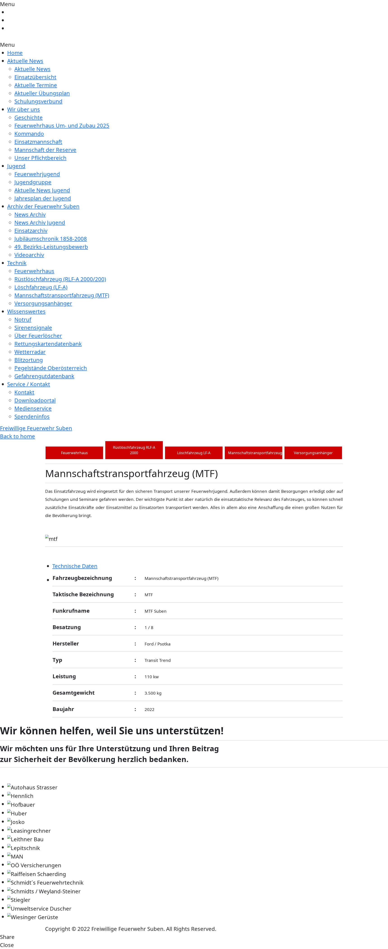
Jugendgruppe (32, 182)
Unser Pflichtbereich (40, 157)
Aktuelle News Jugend (42, 190)
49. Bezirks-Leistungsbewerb (51, 246)
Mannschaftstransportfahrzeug (255, 452)
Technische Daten (74, 566)
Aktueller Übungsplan (42, 93)
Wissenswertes (26, 311)
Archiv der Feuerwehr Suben (43, 206)
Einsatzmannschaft (38, 141)
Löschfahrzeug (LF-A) (40, 287)
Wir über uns (23, 109)
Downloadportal (35, 400)
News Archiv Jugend (39, 222)
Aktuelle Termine (35, 85)
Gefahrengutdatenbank (44, 376)
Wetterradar (30, 351)
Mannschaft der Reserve (45, 149)
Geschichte (28, 117)
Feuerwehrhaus (34, 271)
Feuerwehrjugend (37, 174)
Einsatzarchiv (30, 230)
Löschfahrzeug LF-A (193, 452)
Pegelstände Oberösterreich (50, 368)
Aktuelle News (25, 60)
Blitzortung (28, 359)
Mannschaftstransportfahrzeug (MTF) (61, 295)
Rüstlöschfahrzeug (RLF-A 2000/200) (60, 279)
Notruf (22, 319)
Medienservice (33, 408)
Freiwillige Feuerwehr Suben (36, 428)
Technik (16, 262)
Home (15, 52)
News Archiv (30, 214)
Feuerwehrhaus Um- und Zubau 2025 (61, 125)
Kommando (29, 133)
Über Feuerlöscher (38, 335)
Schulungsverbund (38, 101)
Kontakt (24, 392)
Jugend (16, 166)
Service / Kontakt (28, 384)
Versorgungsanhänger (43, 303)
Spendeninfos (32, 416)
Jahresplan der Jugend (42, 198)
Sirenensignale (33, 327)
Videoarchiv (29, 254)
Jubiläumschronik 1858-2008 (50, 238)
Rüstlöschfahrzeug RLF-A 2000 (134, 450)
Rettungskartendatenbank (48, 343)
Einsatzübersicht (35, 77)
